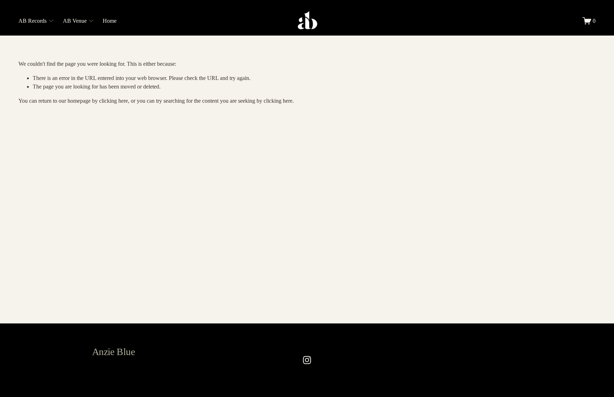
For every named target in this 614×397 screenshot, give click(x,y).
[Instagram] (307, 360)
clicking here (113, 101)
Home (110, 21)
